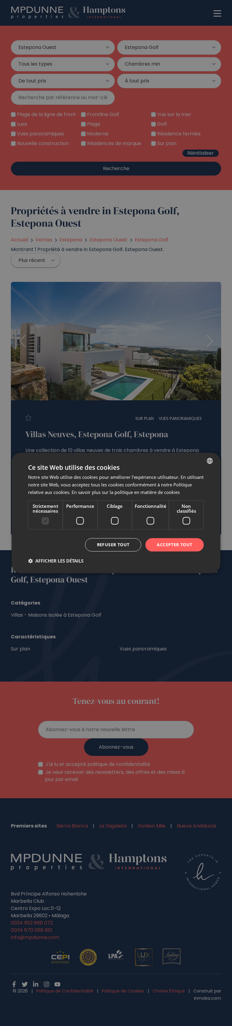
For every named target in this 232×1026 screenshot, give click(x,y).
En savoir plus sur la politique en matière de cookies (126, 492)
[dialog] (115, 513)
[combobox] (210, 461)
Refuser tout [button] (113, 544)
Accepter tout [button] (174, 544)
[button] (55, 561)
